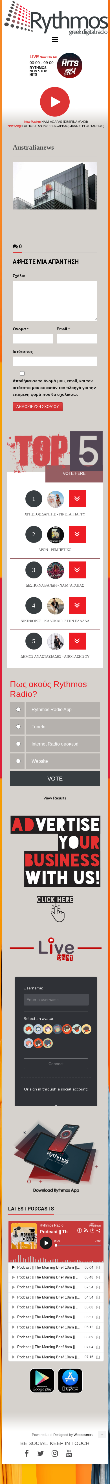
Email (63, 329)
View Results (54, 798)
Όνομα (20, 329)
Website (40, 761)
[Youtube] (69, 1453)
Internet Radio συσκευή (55, 744)
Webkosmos (83, 1435)
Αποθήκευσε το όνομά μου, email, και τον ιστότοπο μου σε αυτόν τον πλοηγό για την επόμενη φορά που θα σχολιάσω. (54, 388)
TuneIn (38, 726)
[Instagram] (55, 1453)
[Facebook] (26, 1453)
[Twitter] (41, 1453)
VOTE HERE (74, 473)
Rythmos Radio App (52, 709)
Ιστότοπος (23, 351)
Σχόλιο (19, 276)
